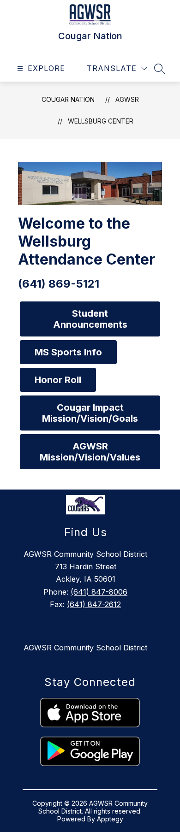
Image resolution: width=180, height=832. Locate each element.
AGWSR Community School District (85, 647)
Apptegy (110, 819)
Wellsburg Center (100, 121)
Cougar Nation (68, 99)
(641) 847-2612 (94, 604)
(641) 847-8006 (99, 591)
